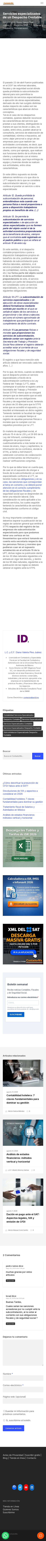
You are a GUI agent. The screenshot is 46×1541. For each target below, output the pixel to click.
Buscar (38, 756)
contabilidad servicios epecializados (19, 715)
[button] (42, 3)
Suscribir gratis (32, 1455)
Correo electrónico (13, 1385)
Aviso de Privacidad (13, 1455)
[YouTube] (26, 1487)
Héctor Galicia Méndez (16, 1111)
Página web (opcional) (14, 1396)
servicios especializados (32, 719)
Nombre (8, 1374)
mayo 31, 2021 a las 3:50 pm (15, 1298)
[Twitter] (20, 1487)
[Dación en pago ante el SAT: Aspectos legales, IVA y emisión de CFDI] (23, 1206)
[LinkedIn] (32, 1487)
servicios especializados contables (18, 724)
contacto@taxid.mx (31, 697)
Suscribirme (9, 1512)
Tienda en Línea (11, 1506)
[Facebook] (14, 1487)
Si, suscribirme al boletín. (18, 1420)
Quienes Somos (11, 1509)
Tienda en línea (17, 1458)
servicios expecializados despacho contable (22, 728)
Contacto (31, 1458)
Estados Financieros (16, 1123)
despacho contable (12, 719)
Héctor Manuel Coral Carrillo (18, 1230)
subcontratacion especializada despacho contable (20, 733)
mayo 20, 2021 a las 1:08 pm (15, 1268)
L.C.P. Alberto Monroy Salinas (18, 1170)
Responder (10, 1281)
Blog (5, 1458)
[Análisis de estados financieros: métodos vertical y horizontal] (23, 1147)
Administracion (21, 28)
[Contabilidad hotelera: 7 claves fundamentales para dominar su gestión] (23, 1087)
